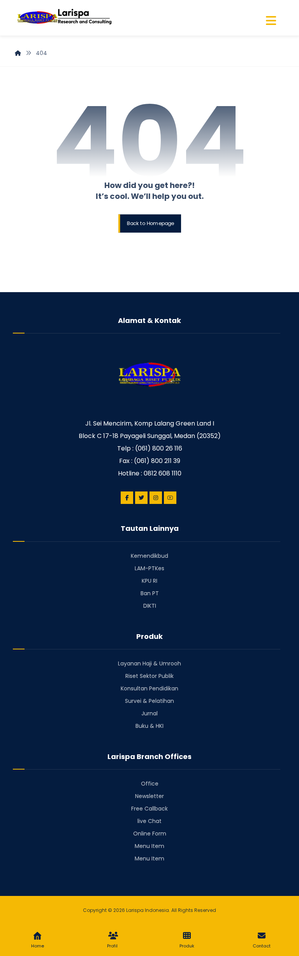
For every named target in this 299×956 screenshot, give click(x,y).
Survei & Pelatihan (149, 701)
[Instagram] (156, 497)
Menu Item (149, 846)
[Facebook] (127, 497)
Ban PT (150, 593)
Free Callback (149, 808)
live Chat (149, 821)
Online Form (149, 833)
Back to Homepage (150, 223)
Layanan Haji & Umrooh (149, 663)
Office (149, 784)
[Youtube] (170, 497)
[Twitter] (141, 497)
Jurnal (149, 713)
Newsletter (149, 796)
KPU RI (149, 581)
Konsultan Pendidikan (149, 688)
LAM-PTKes (149, 568)
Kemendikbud (149, 556)
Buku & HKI (149, 726)
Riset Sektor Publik (149, 676)
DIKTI (149, 606)
